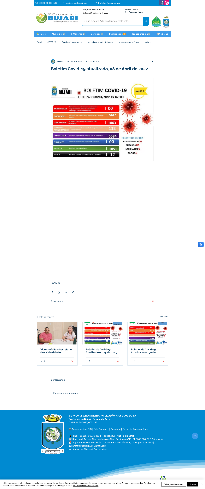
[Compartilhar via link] (72, 292)
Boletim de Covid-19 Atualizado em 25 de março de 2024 (102, 351)
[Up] (195, 436)
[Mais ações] (152, 61)
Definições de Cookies (173, 484)
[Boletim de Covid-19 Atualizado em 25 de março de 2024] (102, 333)
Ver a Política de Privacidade (85, 485)
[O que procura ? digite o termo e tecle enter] (146, 21)
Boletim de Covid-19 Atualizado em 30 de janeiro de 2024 (143, 351)
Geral (39, 42)
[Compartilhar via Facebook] (52, 292)
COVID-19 (51, 42)
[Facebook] (161, 2)
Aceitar (193, 484)
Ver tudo (164, 316)
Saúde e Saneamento (72, 42)
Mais (147, 42)
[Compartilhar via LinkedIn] (66, 292)
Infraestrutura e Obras (129, 42)
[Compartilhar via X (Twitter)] (59, 292)
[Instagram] (166, 2)
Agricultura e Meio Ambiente (100, 42)
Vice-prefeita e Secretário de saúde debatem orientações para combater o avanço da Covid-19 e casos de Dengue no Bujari (56, 351)
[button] (58, 34)
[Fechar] (201, 484)
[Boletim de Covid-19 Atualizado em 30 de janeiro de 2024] (148, 333)
